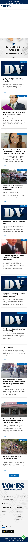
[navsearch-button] (26, 6)
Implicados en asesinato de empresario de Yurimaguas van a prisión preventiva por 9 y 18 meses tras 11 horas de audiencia (14, 383)
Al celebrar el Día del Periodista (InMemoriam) (14, 330)
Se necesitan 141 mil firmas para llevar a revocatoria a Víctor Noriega (14, 114)
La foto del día (8, 347)
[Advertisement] (14, 24)
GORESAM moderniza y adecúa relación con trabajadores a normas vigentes (14, 295)
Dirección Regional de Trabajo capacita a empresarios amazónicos (13, 257)
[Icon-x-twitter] (4, 503)
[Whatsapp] (9, 503)
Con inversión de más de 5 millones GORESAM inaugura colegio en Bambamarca (13, 420)
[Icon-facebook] (2, 503)
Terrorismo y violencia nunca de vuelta (14, 222)
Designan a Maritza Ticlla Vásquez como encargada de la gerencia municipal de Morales (14, 151)
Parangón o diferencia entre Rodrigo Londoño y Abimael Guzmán (13, 80)
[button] (23, 6)
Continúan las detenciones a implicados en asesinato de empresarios (13, 187)
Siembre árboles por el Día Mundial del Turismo (12, 457)
